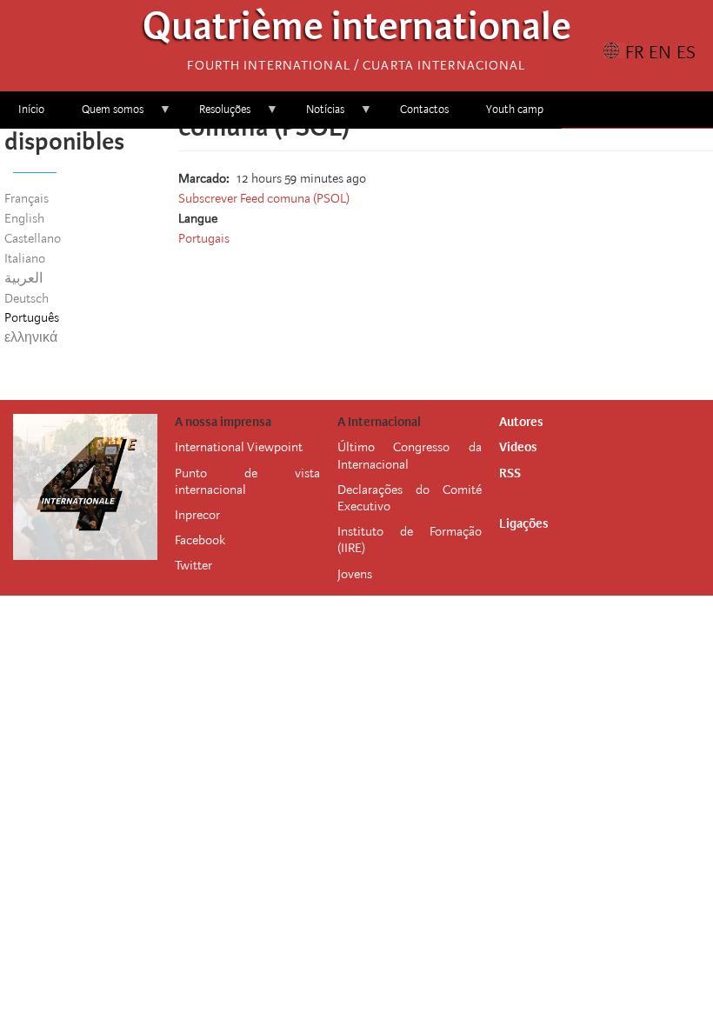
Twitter (193, 565)
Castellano (32, 238)
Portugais (204, 238)
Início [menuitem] (31, 109)
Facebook (200, 540)
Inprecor (197, 515)
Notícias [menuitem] (316, 115)
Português (31, 317)
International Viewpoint (239, 447)
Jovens (354, 574)
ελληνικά (30, 337)
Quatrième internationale (357, 31)
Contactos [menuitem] (424, 109)
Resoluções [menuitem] (215, 115)
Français (26, 198)
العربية (23, 278)
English (24, 218)
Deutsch (26, 298)
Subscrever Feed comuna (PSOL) (264, 198)
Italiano (24, 258)
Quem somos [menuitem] (103, 115)
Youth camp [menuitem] (514, 109)
